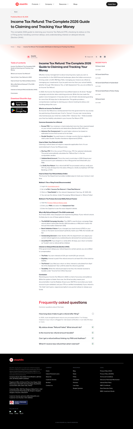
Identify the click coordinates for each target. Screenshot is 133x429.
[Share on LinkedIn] (104, 56)
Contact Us (49, 385)
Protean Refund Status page (57, 203)
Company (48, 4)
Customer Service (51, 379)
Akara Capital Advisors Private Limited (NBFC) (23, 371)
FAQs (74, 377)
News (74, 374)
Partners (75, 382)
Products (35, 4)
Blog (74, 371)
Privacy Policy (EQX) (106, 371)
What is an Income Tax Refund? (20, 73)
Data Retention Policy (106, 388)
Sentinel (48, 382)
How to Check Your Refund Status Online (23, 81)
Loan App (76, 385)
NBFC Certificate (105, 385)
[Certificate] (19, 402)
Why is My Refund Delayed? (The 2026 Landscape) (22, 85)
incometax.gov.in (53, 186)
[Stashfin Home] (22, 4)
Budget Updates (78, 388)
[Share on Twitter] (96, 56)
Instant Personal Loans (52, 374)
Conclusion (14, 93)
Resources (62, 4)
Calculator (76, 379)
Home (12, 47)
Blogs (75, 4)
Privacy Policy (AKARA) (107, 374)
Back (15, 12)
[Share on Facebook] (100, 56)
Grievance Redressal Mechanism (110, 379)
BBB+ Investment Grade (107, 391)
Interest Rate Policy (105, 382)
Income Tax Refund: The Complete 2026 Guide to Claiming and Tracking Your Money (23, 68)
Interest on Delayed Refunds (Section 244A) (24, 89)
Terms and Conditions (106, 377)
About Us (48, 377)
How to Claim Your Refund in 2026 (21, 77)
